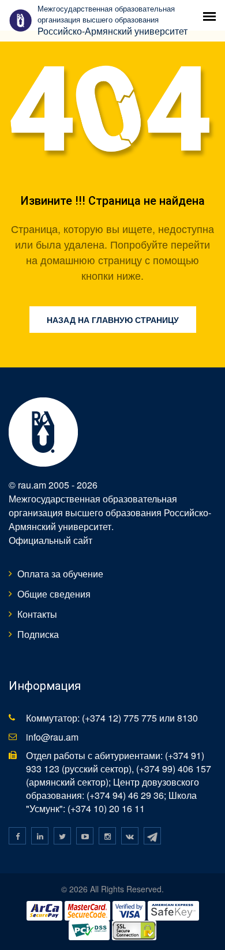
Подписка (38, 634)
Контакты (37, 614)
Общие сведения (54, 593)
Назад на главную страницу (113, 319)
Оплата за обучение (60, 573)
